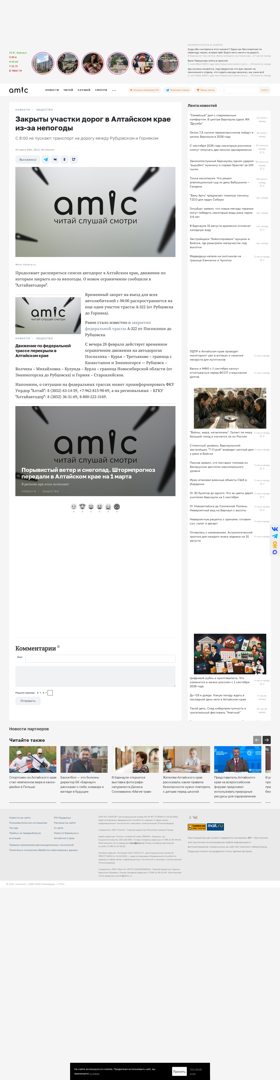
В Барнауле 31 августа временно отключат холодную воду (220, 228)
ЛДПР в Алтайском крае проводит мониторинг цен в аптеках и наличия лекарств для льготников (216, 355)
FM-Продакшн (62, 817)
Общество (44, 109)
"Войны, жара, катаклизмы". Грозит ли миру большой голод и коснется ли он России (221, 434)
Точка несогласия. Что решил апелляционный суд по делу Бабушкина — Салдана (219, 182)
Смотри (101, 89)
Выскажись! (27, 159)
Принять (179, 1071)
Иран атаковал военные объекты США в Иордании (218, 482)
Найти (265, 89)
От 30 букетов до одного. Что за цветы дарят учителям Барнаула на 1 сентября (221, 495)
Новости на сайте (20, 817)
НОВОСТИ (22, 109)
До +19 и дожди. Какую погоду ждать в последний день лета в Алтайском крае (218, 697)
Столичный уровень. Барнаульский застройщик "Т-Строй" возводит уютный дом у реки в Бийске (222, 449)
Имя (19, 657)
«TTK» (61, 884)
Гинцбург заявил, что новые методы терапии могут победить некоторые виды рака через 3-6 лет (222, 212)
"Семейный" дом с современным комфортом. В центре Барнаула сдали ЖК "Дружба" (220, 119)
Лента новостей (202, 105)
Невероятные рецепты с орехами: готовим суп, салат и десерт (220, 521)
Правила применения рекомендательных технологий (41, 844)
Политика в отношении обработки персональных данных (43, 850)
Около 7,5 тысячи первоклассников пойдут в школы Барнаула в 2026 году (221, 134)
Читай (68, 89)
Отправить (27, 700)
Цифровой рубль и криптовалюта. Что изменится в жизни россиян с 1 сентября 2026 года (219, 682)
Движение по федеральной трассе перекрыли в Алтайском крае (43, 350)
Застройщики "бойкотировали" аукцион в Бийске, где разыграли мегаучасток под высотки (220, 243)
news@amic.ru (137, 843)
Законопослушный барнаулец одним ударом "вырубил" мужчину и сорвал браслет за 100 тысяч (222, 165)
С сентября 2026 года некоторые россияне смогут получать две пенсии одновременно (221, 147)
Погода (13, 827)
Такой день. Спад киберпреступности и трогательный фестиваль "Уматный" (218, 710)
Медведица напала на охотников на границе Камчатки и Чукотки (215, 258)
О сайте (58, 827)
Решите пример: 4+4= (31, 692)
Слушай (84, 89)
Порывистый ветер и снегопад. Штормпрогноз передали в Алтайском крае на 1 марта (88, 473)
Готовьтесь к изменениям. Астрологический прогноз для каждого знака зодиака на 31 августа (221, 536)
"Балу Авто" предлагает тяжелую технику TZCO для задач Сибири (219, 197)
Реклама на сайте (65, 822)
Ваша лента (207, 89)
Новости (52, 89)
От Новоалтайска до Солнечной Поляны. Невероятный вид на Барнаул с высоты (219, 508)
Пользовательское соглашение (28, 822)
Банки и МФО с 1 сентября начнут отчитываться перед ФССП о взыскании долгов (218, 372)
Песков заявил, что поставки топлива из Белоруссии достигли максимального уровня (219, 467)
